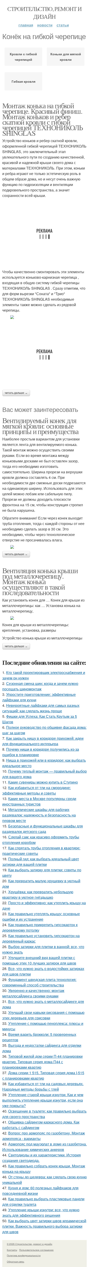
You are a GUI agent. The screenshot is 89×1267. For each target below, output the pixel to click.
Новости (44, 25)
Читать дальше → (16, 393)
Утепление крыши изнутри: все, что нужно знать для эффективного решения (40, 1212)
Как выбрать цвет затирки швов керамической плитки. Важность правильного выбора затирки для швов (44, 1226)
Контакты (12, 1249)
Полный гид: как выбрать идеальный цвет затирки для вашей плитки (40, 861)
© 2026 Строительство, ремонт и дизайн (29, 1244)
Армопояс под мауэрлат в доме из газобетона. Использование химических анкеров (44, 1146)
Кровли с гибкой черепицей (23, 57)
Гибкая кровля (23, 81)
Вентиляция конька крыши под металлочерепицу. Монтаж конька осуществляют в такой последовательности (40, 581)
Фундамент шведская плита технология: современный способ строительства (39, 982)
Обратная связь (15, 1261)
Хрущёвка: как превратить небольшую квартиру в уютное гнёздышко (37, 894)
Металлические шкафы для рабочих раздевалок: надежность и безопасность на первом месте (39, 815)
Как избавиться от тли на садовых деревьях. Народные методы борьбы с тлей (43, 1086)
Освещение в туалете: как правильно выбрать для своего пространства (44, 1113)
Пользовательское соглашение (36, 1249)
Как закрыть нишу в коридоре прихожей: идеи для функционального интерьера (43, 741)
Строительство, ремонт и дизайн (44, 12)
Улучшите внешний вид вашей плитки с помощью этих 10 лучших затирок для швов (39, 960)
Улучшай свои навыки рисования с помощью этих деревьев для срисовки (43, 1015)
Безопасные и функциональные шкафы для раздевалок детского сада (42, 828)
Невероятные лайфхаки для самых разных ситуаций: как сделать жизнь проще (40, 708)
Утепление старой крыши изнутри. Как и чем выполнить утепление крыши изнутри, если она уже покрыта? (42, 1100)
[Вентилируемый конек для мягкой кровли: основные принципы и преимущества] (44, 547)
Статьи (63, 25)
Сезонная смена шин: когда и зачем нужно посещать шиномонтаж (40, 686)
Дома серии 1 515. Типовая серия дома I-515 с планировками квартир (43, 1075)
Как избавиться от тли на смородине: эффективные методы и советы (36, 790)
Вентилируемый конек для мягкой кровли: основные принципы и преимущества (40, 425)
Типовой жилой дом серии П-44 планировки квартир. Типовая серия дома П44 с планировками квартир (42, 1062)
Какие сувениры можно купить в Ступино (43, 782)
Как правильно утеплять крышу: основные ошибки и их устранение (41, 916)
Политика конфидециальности (24, 1255)
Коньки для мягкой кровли (65, 57)
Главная (25, 25)
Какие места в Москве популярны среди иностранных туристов (39, 801)
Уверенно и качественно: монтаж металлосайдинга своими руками (33, 993)
